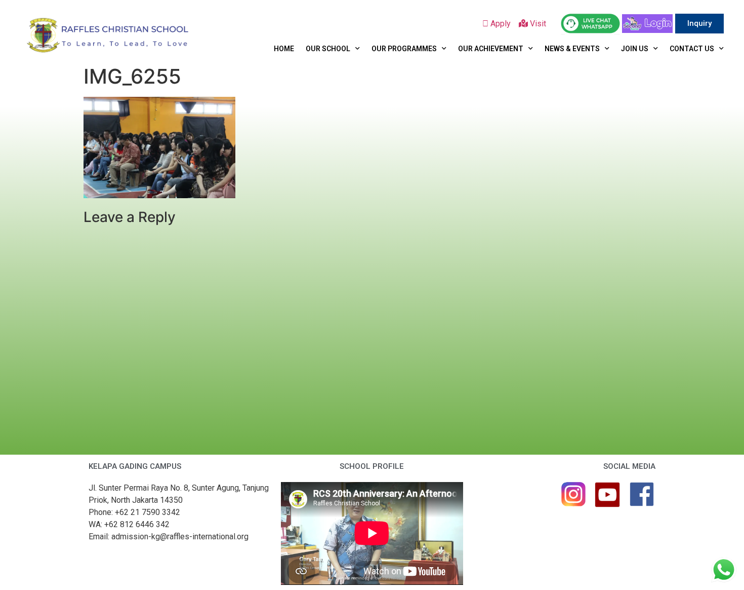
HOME (284, 49)
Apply (503, 23)
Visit (539, 23)
